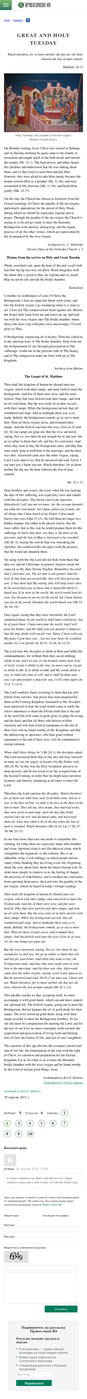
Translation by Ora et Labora (63, 1082)
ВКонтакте (23, 1215)
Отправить (61, 1309)
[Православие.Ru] (34, 5)
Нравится (18, 20)
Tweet (7, 20)
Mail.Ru (38, 1215)
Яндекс (31, 1215)
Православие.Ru (52, 1204)
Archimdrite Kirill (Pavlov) (22, 1091)
